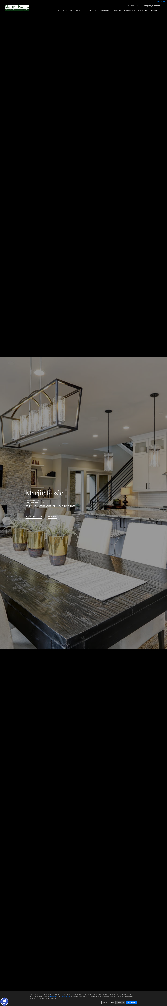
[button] (4, 1001)
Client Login (156, 10)
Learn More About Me (34, 516)
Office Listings (92, 10)
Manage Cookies (108, 1002)
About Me (117, 10)
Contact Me (52, 516)
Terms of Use (65, 996)
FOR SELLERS (129, 10)
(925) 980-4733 (132, 6)
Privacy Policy (53, 996)
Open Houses (105, 10)
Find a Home (62, 10)
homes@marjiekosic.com (151, 6)
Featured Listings (77, 10)
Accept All (131, 1002)
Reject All (121, 1002)
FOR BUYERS (143, 10)
